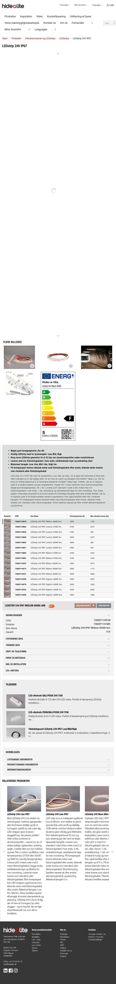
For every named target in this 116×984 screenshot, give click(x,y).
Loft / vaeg (36, 939)
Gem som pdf (103, 605)
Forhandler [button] (64, 5)
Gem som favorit (83, 605)
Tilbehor (35, 950)
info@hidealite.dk (10, 964)
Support (63, 956)
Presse (62, 939)
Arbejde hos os (66, 950)
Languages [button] (96, 5)
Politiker (63, 948)
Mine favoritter (13, 29)
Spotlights (35, 937)
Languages (41, 29)
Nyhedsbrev (64, 937)
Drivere (34, 948)
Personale (64, 953)
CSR (62, 945)
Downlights (36, 934)
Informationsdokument (19, 769)
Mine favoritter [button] (80, 5)
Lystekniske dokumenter (20, 759)
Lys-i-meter (36, 945)
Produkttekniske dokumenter (22, 764)
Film (61, 942)
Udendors (35, 942)
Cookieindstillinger (95, 939)
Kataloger (64, 934)
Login (111, 5)
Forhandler (78, 22)
